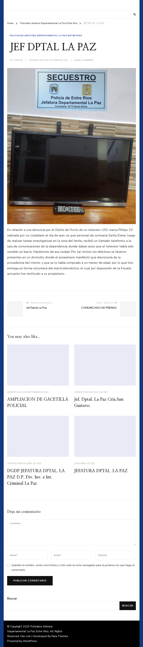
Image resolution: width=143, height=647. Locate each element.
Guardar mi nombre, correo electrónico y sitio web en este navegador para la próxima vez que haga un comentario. (73, 567)
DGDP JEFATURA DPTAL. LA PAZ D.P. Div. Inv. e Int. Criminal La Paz (36, 477)
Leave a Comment (84, 60)
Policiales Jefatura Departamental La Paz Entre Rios (46, 35)
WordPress (30, 641)
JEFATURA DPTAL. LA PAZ (100, 471)
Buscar (12, 598)
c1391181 (18, 60)
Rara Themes (59, 636)
